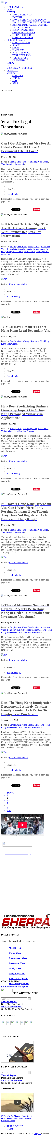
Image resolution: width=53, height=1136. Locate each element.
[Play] (4, 279)
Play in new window (18, 284)
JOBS (15, 83)
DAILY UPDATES (21, 27)
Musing (26, 341)
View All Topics (9, 1001)
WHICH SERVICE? (21, 52)
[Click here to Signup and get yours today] (26, 1052)
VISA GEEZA (19, 68)
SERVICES (18, 40)
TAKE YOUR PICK (21, 55)
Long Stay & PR (14, 630)
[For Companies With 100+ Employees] (26, 928)
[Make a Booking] (7, 991)
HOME (15, 7)
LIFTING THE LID (21, 35)
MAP (14, 80)
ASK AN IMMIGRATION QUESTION (30, 25)
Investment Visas (17, 963)
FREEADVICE (11, 10)
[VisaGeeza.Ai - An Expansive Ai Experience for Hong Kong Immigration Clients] (26, 1102)
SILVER (16, 45)
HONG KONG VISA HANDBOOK (29, 20)
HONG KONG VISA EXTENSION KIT (31, 22)
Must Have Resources (11, 1006)
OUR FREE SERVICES (23, 32)
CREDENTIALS (20, 60)
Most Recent (15, 948)
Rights (37, 1133)
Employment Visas (18, 246)
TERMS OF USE (15, 1126)
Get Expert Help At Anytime (14, 986)
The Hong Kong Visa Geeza (35, 162)
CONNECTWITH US (12, 71)
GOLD (15, 47)
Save (38, 209)
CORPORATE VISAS (22, 37)
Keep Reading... (14, 194)
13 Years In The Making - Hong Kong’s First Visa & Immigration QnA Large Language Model (16, 1118)
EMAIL (16, 78)
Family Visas (15, 162)
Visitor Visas (29, 251)
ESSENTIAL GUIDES (23, 30)
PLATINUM (18, 50)
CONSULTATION (21, 42)
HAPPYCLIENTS (11, 64)
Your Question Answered (12, 164)
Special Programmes (35, 249)
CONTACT (17, 75)
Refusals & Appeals (16, 249)
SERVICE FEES (20, 58)
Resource (35, 341)
